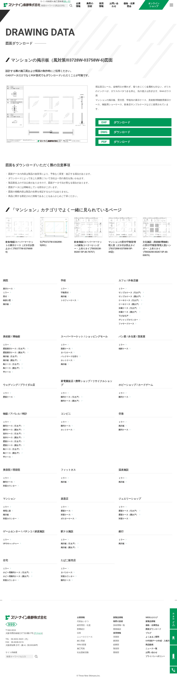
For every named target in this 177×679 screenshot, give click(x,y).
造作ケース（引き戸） (12, 433)
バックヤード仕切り (69, 356)
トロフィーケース (68, 300)
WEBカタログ (152, 617)
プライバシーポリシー (155, 656)
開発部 (116, 652)
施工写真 (81, 648)
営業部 (116, 637)
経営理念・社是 (84, 625)
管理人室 (7, 511)
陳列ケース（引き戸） (70, 397)
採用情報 (101, 4)
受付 (5, 296)
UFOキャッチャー (11, 543)
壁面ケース (8, 397)
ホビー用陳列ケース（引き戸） (16, 572)
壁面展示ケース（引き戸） (14, 348)
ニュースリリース (85, 637)
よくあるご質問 (152, 637)
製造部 (116, 648)
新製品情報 (118, 617)
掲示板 (6, 304)
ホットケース (66, 360)
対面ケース (66, 515)
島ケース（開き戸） (11, 368)
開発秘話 (117, 629)
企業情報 (78, 4)
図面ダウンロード (153, 629)
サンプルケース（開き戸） (130, 296)
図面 (173, 635)
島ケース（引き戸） (11, 364)
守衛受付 (65, 292)
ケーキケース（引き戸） (129, 300)
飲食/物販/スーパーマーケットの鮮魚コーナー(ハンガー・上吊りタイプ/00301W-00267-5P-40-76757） (88, 247)
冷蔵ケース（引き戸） (128, 308)
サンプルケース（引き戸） (130, 292)
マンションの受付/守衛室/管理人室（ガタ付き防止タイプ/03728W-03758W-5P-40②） (122, 247)
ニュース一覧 (151, 648)
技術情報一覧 (119, 625)
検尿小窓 (7, 300)
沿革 (79, 633)
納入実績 (81, 641)
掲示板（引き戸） (11, 356)
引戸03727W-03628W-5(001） (51, 243)
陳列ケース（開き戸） (70, 401)
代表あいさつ (83, 621)
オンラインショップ (153, 4)
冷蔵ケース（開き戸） (128, 312)
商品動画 (149, 644)
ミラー (6, 292)
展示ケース (8, 289)
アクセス (38, 633)
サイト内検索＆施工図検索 (55, 1)
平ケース (7, 372)
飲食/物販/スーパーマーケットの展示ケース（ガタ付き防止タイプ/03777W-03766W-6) (20, 247)
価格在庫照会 (173, 654)
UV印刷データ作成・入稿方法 (158, 641)
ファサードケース (126, 323)
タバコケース (66, 352)
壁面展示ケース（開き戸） (14, 352)
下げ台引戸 (123, 316)
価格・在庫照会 (129, 4)
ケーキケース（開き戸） (129, 304)
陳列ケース (123, 397)
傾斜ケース (123, 348)
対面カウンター (10, 486)
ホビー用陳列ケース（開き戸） (16, 576)
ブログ (148, 633)
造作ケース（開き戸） (12, 437)
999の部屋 (81, 644)
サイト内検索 (11, 652)
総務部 (116, 644)
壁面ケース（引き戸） (12, 441)
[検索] (71, 5)
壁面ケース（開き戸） (12, 445)
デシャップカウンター (128, 320)
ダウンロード (122, 122)
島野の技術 (90, 4)
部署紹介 (81, 629)
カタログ (173, 616)
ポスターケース (67, 518)
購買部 (116, 641)
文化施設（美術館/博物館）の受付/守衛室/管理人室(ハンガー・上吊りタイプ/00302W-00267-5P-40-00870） (157, 248)
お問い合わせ (114, 4)
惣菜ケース (66, 348)
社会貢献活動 (83, 652)
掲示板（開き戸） (11, 360)
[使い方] (66, 1)
